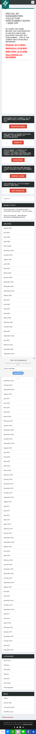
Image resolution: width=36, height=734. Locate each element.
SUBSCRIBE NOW (18, 373)
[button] (18, 360)
